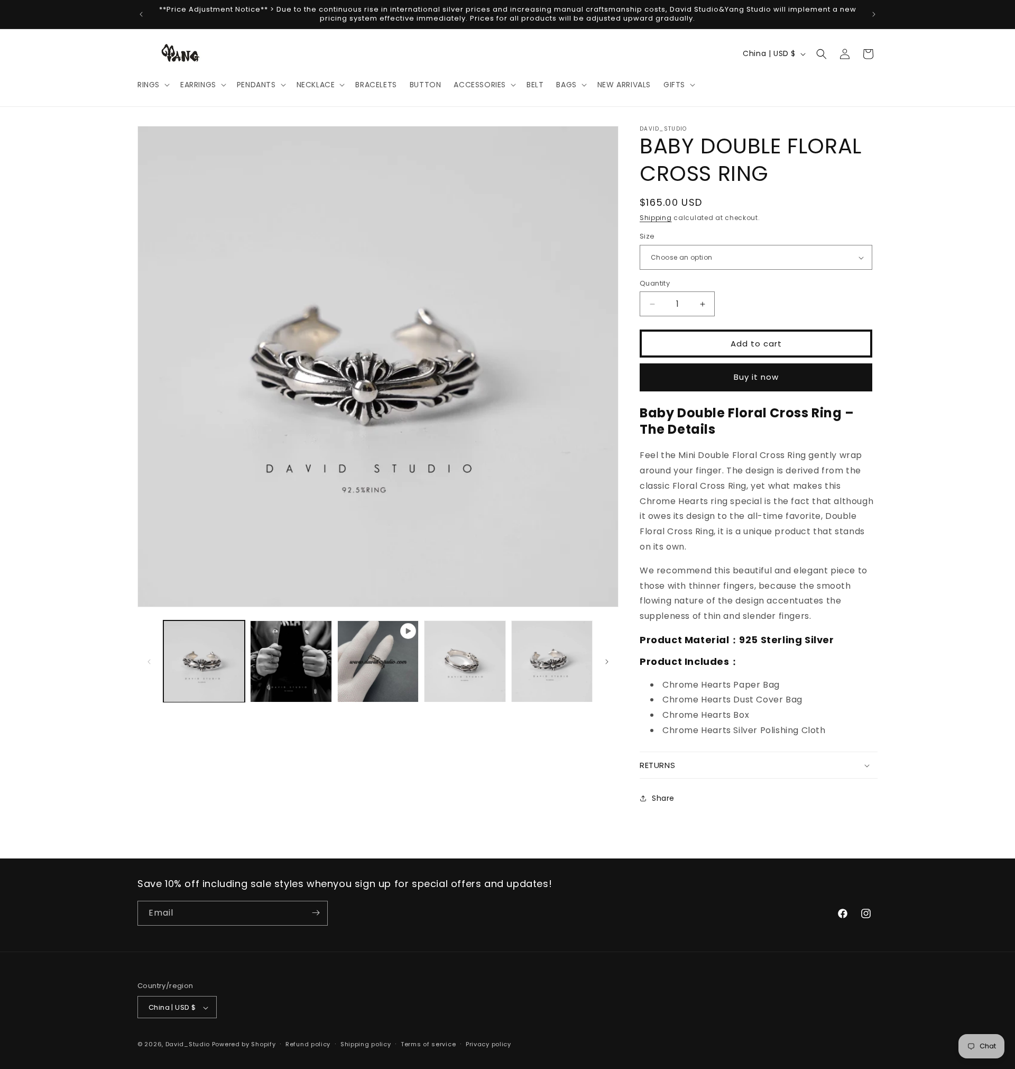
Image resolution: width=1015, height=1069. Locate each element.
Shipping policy (365, 1044)
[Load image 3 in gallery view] (464, 661)
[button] (152, 85)
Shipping (656, 217)
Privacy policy (488, 1044)
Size (647, 237)
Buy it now (756, 376)
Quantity (655, 283)
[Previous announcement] (141, 14)
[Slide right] (607, 661)
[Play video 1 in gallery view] (378, 661)
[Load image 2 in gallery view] (290, 661)
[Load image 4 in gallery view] (552, 661)
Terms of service (428, 1044)
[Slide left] (149, 661)
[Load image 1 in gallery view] (204, 661)
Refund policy (307, 1044)
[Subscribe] (315, 912)
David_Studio (187, 1044)
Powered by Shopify (244, 1044)
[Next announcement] (873, 14)
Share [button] (663, 798)
